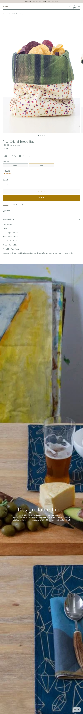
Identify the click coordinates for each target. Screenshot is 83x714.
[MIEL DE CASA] (5, 6)
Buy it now (41, 198)
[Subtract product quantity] (11, 184)
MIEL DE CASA (8, 145)
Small (15, 165)
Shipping (6, 205)
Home (5, 14)
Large (41, 165)
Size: (6, 161)
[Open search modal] (70, 6)
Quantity (6, 180)
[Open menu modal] (79, 6)
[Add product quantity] (4, 184)
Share (7, 211)
